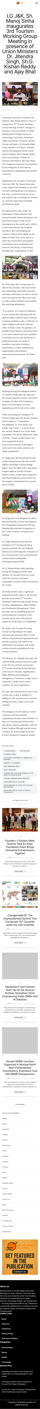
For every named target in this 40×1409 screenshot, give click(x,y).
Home (4, 1319)
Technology (7, 1221)
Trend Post (6, 1231)
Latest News (7, 1194)
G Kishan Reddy (10, 751)
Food (4, 1172)
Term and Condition (10, 1338)
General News (7, 1183)
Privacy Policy (7, 1334)
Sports (5, 1215)
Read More (19, 871)
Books (4, 1124)
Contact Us (6, 1329)
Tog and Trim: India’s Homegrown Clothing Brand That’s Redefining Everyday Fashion (19, 1391)
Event (20, 10)
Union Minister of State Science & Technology (17, 791)
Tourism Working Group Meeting (16, 778)
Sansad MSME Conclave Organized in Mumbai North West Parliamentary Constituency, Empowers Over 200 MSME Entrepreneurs (20, 1068)
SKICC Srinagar (10, 770)
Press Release (7, 1210)
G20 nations (24, 751)
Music (4, 1205)
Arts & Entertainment (11, 1113)
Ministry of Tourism (12, 763)
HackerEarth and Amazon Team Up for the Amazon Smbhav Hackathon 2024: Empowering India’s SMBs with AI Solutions (20, 993)
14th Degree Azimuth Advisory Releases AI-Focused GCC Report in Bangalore (17, 1383)
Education (6, 1145)
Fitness (5, 1167)
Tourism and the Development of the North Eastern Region (18, 774)
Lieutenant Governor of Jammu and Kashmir (18, 758)
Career (5, 1134)
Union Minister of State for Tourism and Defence (18, 786)
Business (5, 1129)
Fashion (5, 1156)
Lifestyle (6, 1199)
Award (4, 1118)
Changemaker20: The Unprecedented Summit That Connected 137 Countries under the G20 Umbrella (20, 920)
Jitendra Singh (10, 754)
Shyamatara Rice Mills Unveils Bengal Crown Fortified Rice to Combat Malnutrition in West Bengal (17, 1374)
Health (5, 1188)
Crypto (5, 1140)
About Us (5, 1324)
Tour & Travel (7, 1226)
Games (4, 1178)
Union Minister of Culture (14, 782)
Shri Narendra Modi (11, 766)
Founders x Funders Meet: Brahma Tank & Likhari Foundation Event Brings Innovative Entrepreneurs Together (20, 847)
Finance (5, 1161)
